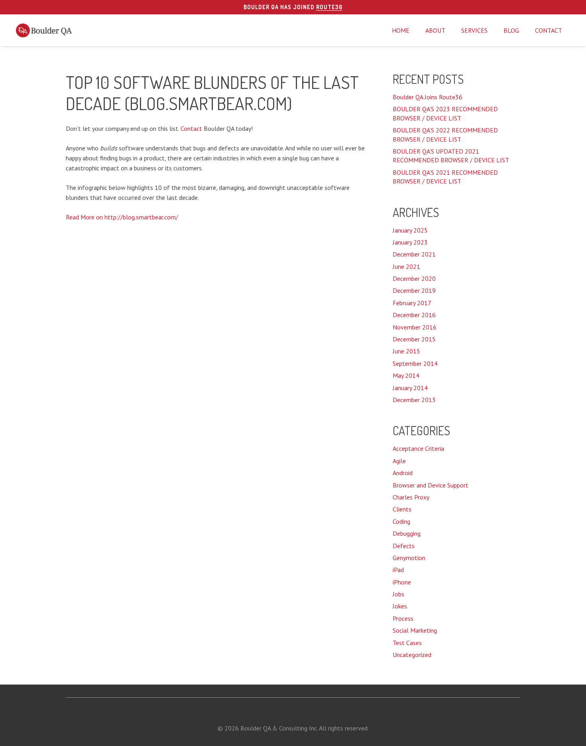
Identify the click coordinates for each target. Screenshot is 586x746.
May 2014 (406, 375)
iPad (398, 570)
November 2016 (415, 327)
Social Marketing (415, 630)
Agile (399, 461)
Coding (401, 521)
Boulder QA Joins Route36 (427, 97)
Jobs (398, 594)
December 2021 (414, 254)
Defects (404, 546)
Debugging (407, 533)
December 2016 (414, 315)
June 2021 (406, 266)
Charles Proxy (411, 497)
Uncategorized (412, 655)
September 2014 (415, 363)
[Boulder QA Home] (44, 30)
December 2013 (414, 400)
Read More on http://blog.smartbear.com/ (122, 217)
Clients (402, 509)
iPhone (402, 582)
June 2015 (406, 351)
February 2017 (412, 303)
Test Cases (407, 643)
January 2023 (410, 242)
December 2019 (414, 290)
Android (403, 473)
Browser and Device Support (430, 485)
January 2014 (410, 388)
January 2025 (410, 230)
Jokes (400, 606)
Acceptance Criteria (418, 448)
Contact (191, 128)
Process (403, 618)
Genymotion (409, 558)
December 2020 (414, 278)
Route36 (329, 7)
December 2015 (414, 339)
